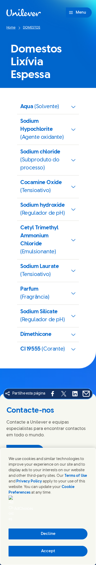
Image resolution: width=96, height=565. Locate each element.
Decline (48, 534)
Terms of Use (76, 476)
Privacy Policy (29, 481)
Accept (48, 551)
